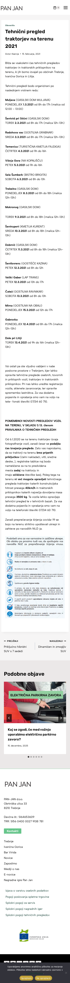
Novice (8, 858)
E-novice (9, 874)
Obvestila (9, 25)
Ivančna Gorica (13, 846)
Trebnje (9, 841)
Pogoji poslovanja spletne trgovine (27, 896)
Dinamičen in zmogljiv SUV (52, 646)
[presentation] (35, 702)
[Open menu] (65, 7)
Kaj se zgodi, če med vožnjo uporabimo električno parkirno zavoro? (32, 734)
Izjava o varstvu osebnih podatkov (27, 890)
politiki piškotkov (34, 973)
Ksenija (15, 54)
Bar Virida (10, 852)
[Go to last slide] (9, 718)
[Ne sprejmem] (66, 972)
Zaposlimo (10, 863)
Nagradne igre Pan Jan (18, 880)
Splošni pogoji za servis (20, 902)
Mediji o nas (11, 869)
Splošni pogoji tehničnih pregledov (28, 915)
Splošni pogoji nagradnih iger (24, 908)
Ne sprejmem (43, 978)
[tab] (28, 757)
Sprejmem (26, 978)
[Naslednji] (60, 718)
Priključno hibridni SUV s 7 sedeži (15, 646)
